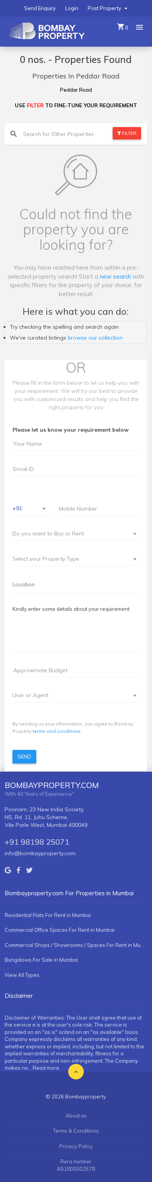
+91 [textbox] (17, 508)
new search (115, 276)
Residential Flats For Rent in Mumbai (48, 915)
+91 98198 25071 (37, 842)
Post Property (105, 8)
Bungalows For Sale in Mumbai (41, 960)
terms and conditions (57, 731)
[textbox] (71, 533)
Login (71, 8)
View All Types (22, 975)
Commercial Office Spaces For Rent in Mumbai (60, 930)
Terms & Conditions (76, 1131)
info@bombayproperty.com (40, 853)
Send (24, 756)
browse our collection (95, 337)
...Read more (44, 1068)
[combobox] (30, 509)
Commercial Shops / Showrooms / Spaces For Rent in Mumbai (76, 945)
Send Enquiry (40, 8)
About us (76, 1115)
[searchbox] (75, 584)
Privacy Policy (76, 1146)
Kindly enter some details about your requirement (70, 609)
